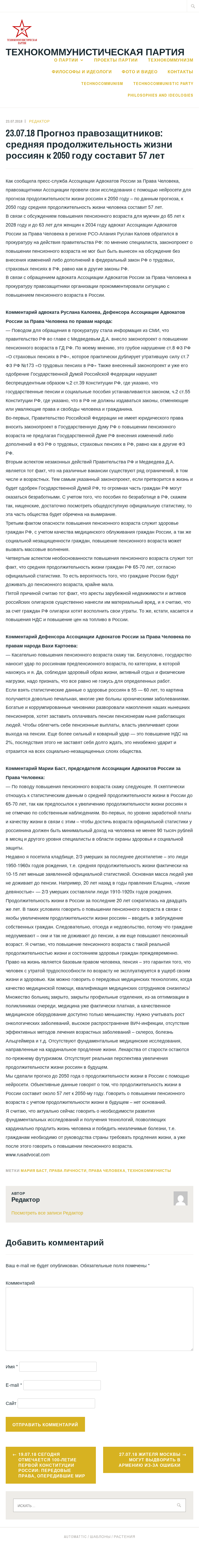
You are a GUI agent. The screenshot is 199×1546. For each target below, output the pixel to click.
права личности (68, 1170)
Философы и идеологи (82, 72)
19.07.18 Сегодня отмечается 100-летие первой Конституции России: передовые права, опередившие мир (51, 1465)
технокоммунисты (149, 1170)
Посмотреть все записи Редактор (47, 1212)
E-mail (14, 1384)
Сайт (11, 1402)
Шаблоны (100, 1536)
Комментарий (20, 1282)
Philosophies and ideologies (160, 95)
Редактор (39, 121)
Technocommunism (102, 83)
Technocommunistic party (163, 83)
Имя (12, 1366)
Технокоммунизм (170, 60)
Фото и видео (140, 72)
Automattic (75, 1536)
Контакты (180, 72)
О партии (66, 60)
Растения (124, 1536)
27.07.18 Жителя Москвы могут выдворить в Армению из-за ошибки (150, 1459)
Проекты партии (116, 60)
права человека (107, 1170)
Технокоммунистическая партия (95, 51)
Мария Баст (34, 1170)
